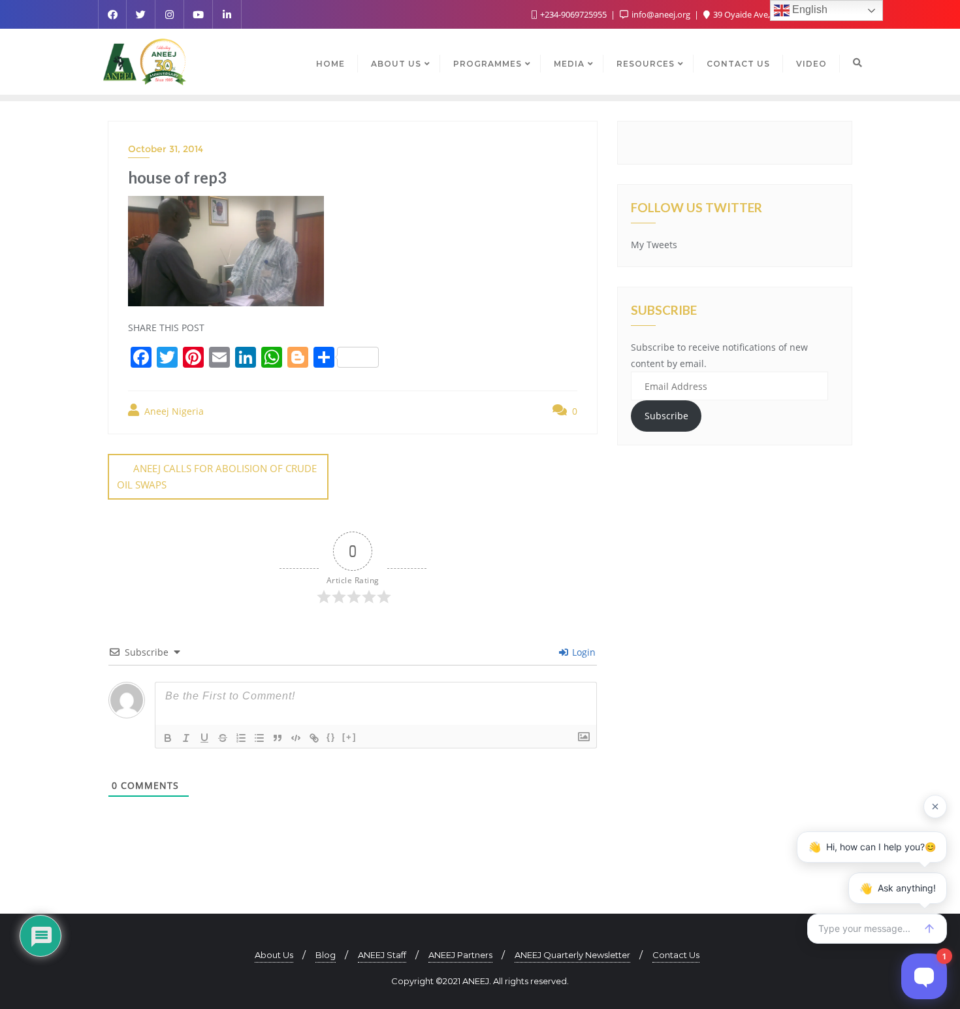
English (808, 9)
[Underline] (204, 738)
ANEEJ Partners (460, 955)
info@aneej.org (661, 14)
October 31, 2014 (165, 149)
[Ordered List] (241, 738)
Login (582, 652)
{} (331, 737)
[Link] (314, 738)
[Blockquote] (277, 738)
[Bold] (168, 738)
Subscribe (666, 415)
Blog (325, 955)
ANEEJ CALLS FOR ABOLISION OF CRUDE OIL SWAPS (217, 476)
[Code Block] (296, 738)
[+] (349, 737)
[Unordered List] (259, 738)
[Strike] (223, 738)
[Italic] (186, 738)
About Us (274, 955)
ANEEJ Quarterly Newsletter (572, 955)
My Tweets (654, 244)
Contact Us (675, 955)
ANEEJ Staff (382, 955)
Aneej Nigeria (173, 411)
